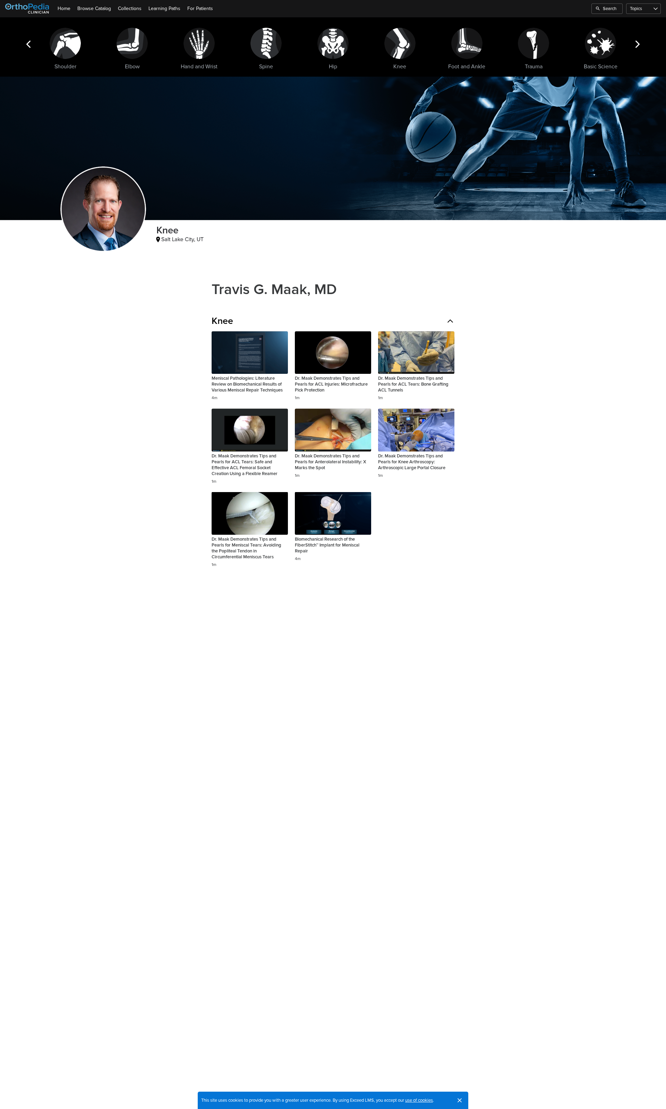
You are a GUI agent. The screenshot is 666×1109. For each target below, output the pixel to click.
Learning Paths (164, 8)
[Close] (459, 1100)
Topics (636, 8)
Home (64, 8)
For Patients (200, 8)
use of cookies (419, 1100)
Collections (130, 8)
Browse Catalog (94, 8)
